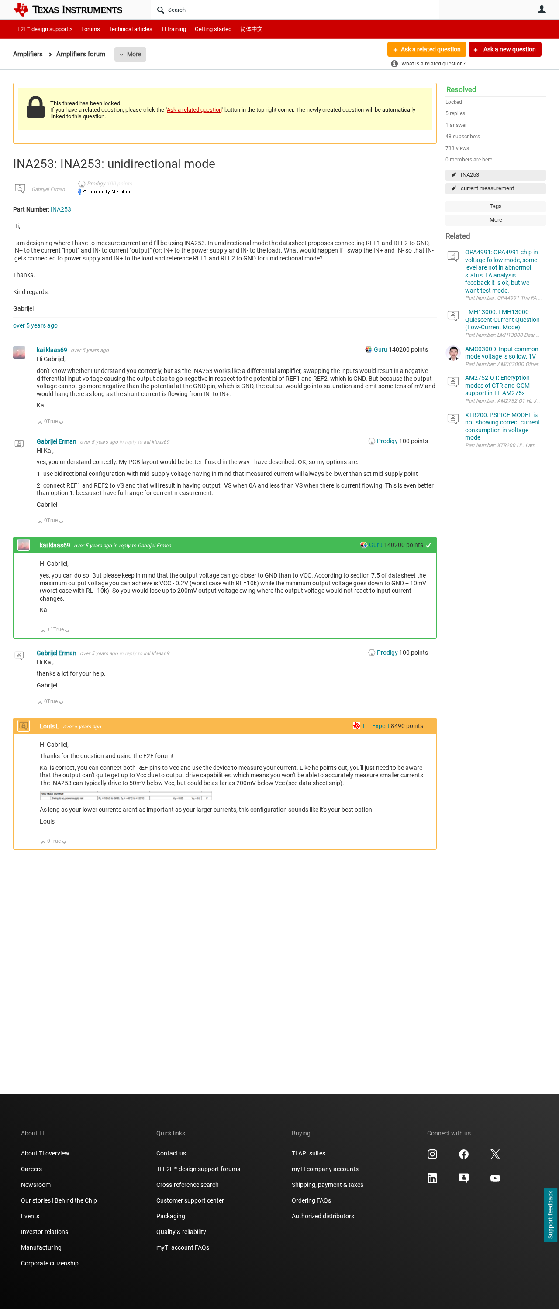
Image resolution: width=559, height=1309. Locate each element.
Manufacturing (41, 1247)
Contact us (171, 1153)
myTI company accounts (325, 1168)
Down (61, 423)
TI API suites (308, 1153)
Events (30, 1216)
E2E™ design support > (44, 29)
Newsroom (36, 1184)
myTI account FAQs (182, 1247)
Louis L (50, 726)
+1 (428, 545)
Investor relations (44, 1231)
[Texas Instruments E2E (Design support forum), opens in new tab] (464, 1181)
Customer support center (190, 1200)
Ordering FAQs (311, 1200)
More (134, 54)
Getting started (213, 29)
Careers (31, 1168)
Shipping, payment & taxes (327, 1184)
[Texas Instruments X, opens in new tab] (495, 1157)
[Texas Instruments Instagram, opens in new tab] (432, 1157)
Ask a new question (509, 49)
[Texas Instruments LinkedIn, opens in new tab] (432, 1181)
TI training (173, 29)
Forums (90, 29)
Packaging (170, 1216)
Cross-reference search (187, 1184)
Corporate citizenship (50, 1263)
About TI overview (45, 1153)
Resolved (461, 89)
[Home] (74, 10)
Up (40, 423)
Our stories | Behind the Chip (59, 1200)
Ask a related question (431, 49)
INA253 (470, 174)
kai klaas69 (53, 349)
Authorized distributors (323, 1216)
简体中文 (251, 29)
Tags (496, 206)
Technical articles (130, 29)
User (541, 9)
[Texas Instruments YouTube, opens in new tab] (495, 1181)
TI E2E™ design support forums (198, 1168)
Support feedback (550, 1215)
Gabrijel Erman (48, 189)
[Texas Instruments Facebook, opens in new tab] (464, 1157)
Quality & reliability (181, 1231)
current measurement (487, 188)
